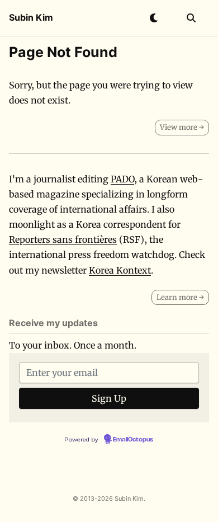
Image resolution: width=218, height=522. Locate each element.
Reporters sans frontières (63, 239)
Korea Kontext (120, 270)
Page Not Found (63, 52)
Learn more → (180, 297)
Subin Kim (31, 17)
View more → (182, 127)
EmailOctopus (133, 440)
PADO (122, 179)
